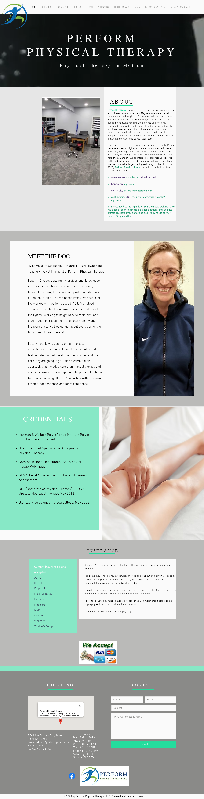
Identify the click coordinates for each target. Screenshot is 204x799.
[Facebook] (71, 776)
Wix (141, 796)
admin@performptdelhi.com (53, 742)
